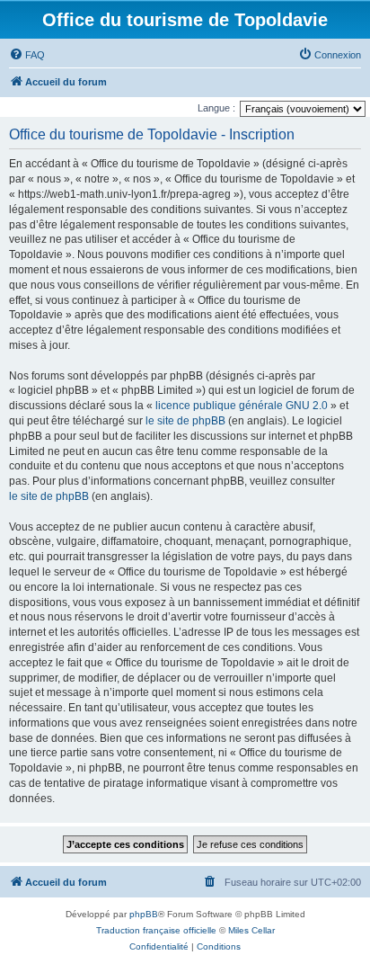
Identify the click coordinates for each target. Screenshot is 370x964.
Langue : (216, 108)
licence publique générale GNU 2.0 (241, 405)
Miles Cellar (251, 930)
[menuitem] (27, 55)
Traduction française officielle (156, 930)
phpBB (143, 914)
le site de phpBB (185, 421)
